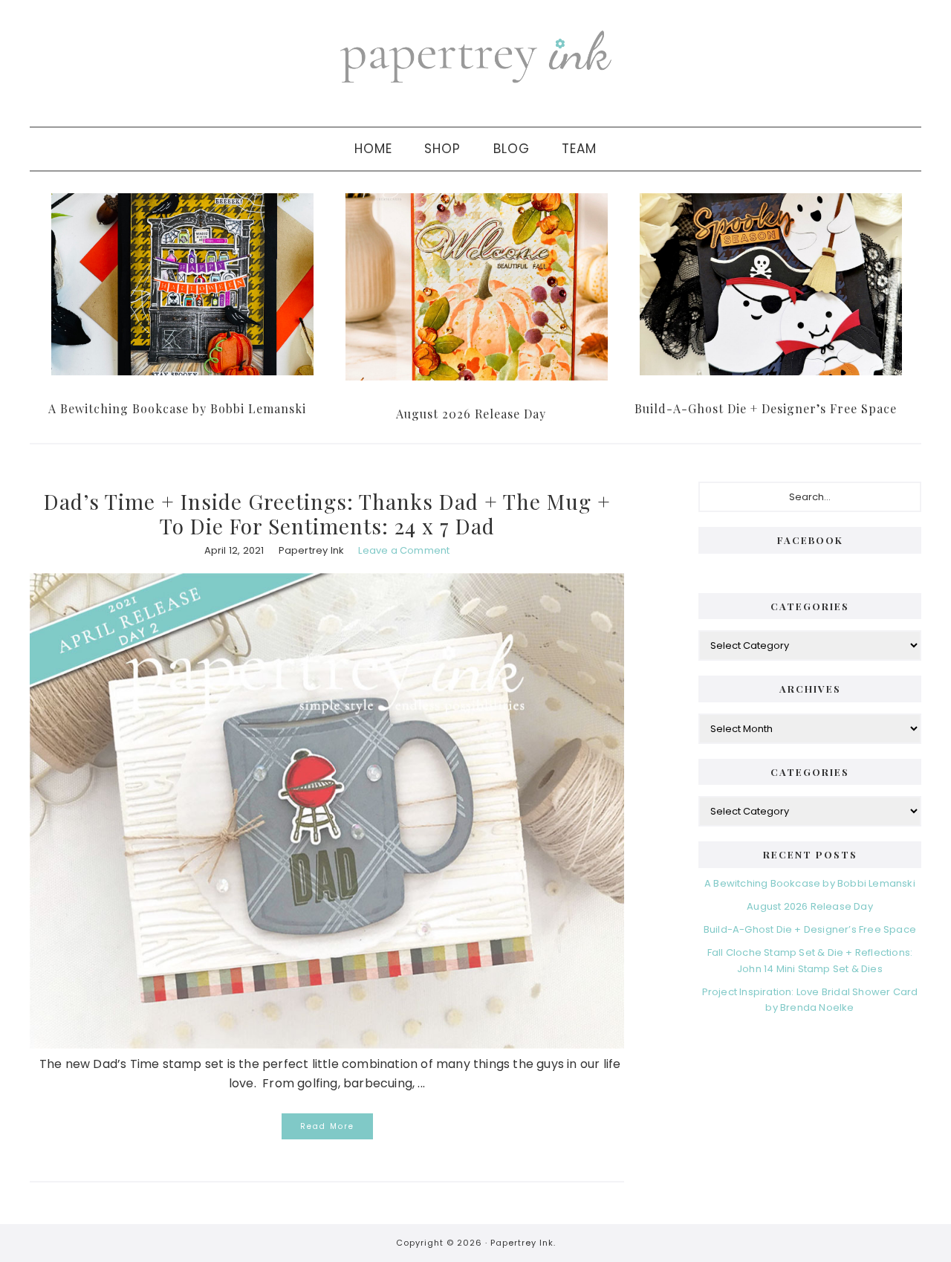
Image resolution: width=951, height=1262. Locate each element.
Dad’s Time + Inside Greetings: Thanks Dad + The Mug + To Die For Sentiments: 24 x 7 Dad (327, 514)
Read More (327, 1126)
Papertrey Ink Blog (475, 55)
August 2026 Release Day (471, 413)
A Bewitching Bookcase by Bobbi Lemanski (177, 408)
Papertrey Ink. (523, 1243)
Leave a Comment (403, 550)
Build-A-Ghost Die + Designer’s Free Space (765, 408)
